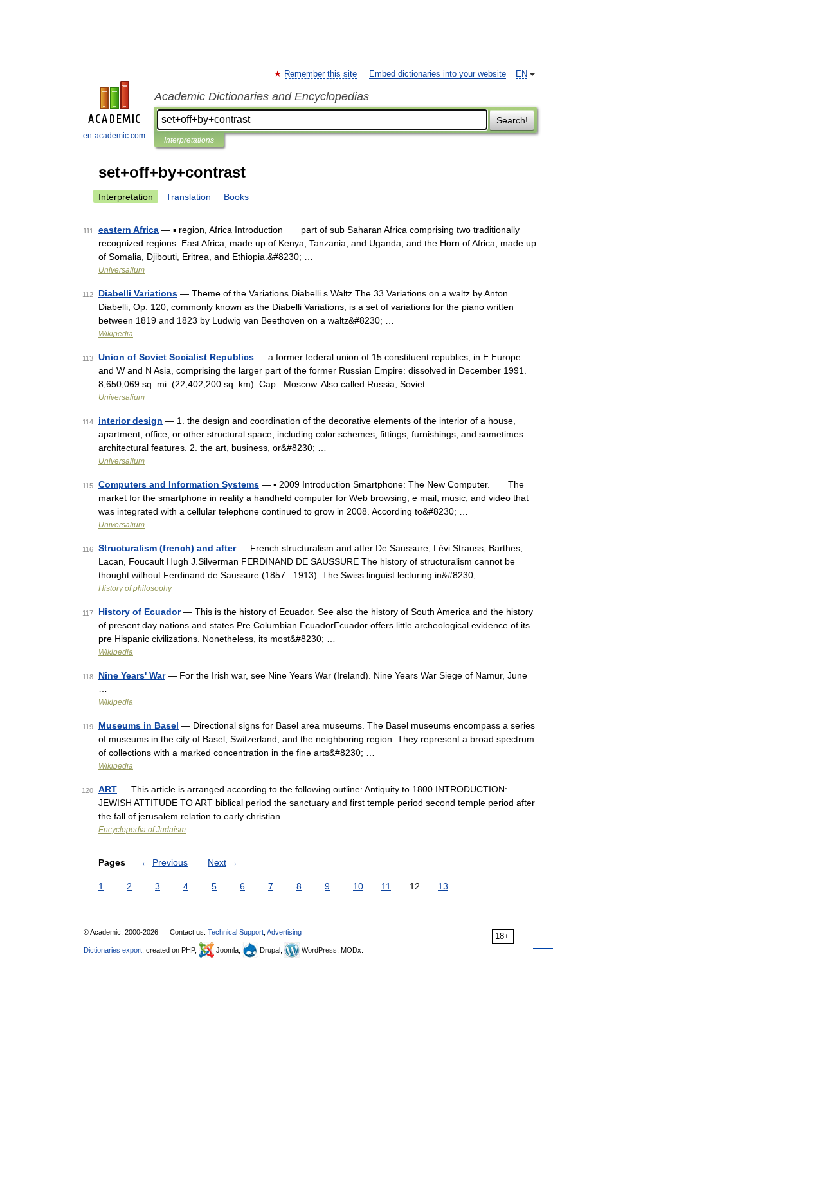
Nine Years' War (131, 675)
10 (358, 886)
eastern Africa (128, 229)
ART (107, 789)
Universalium (121, 270)
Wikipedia (115, 333)
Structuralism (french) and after (167, 548)
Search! (512, 120)
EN (521, 73)
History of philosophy (135, 588)
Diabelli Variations (137, 293)
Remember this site (321, 73)
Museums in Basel (138, 725)
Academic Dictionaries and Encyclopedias (261, 96)
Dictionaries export (113, 950)
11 (386, 886)
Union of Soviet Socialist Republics (176, 357)
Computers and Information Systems (178, 484)
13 (443, 886)
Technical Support (236, 932)
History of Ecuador (139, 612)
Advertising (284, 932)
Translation (188, 197)
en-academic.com (114, 135)
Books (236, 197)
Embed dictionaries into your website (437, 73)
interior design (130, 420)
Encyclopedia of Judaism (142, 829)
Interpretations (189, 140)
